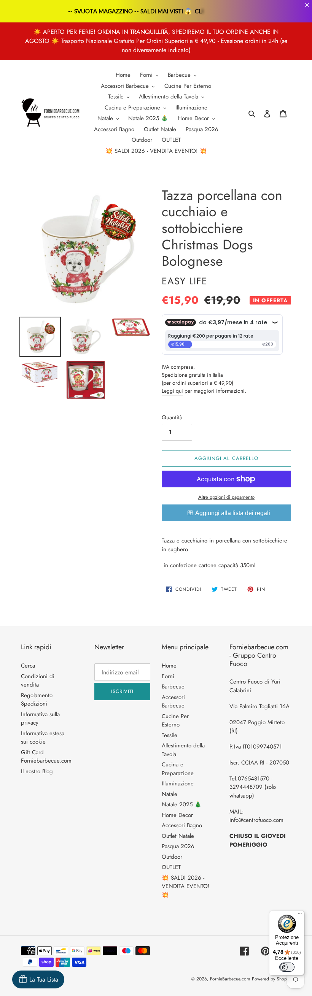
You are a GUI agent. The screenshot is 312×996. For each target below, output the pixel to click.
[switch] (286, 967)
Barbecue (173, 686)
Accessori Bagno (182, 825)
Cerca (28, 665)
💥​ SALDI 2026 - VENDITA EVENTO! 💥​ (186, 886)
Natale (169, 794)
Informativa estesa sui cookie (42, 737)
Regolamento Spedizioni (37, 699)
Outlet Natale (178, 836)
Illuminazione (178, 783)
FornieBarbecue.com (230, 978)
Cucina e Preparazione (178, 768)
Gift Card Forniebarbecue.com (46, 756)
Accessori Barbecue (173, 701)
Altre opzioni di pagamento (226, 497)
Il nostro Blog (37, 771)
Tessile (169, 735)
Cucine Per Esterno (175, 720)
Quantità (172, 417)
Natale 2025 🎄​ (182, 804)
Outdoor (172, 857)
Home (169, 665)
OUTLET (171, 867)
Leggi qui (172, 391)
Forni (168, 676)
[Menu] (299, 915)
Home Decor (177, 815)
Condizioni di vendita (37, 680)
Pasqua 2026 (178, 846)
